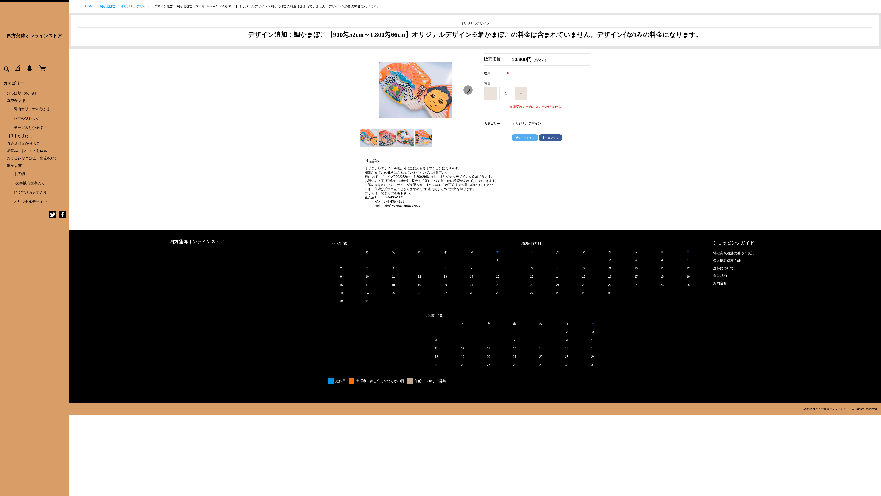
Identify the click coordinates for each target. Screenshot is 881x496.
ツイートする (526, 137)
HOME (90, 6)
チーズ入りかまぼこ (30, 128)
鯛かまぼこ (16, 166)
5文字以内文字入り (29, 183)
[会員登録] (17, 68)
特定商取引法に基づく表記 (733, 253)
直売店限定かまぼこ (23, 143)
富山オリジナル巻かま (32, 109)
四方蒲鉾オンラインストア (34, 35)
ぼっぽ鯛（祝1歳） (22, 93)
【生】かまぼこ (20, 136)
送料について (723, 268)
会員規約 (720, 276)
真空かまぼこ (18, 101)
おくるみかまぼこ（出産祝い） (32, 158)
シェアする (552, 137)
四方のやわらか (26, 118)
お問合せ (720, 283)
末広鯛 (19, 174)
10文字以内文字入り (30, 192)
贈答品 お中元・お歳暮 (27, 151)
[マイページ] (29, 68)
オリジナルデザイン (30, 202)
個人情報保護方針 (727, 261)
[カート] (41, 68)
